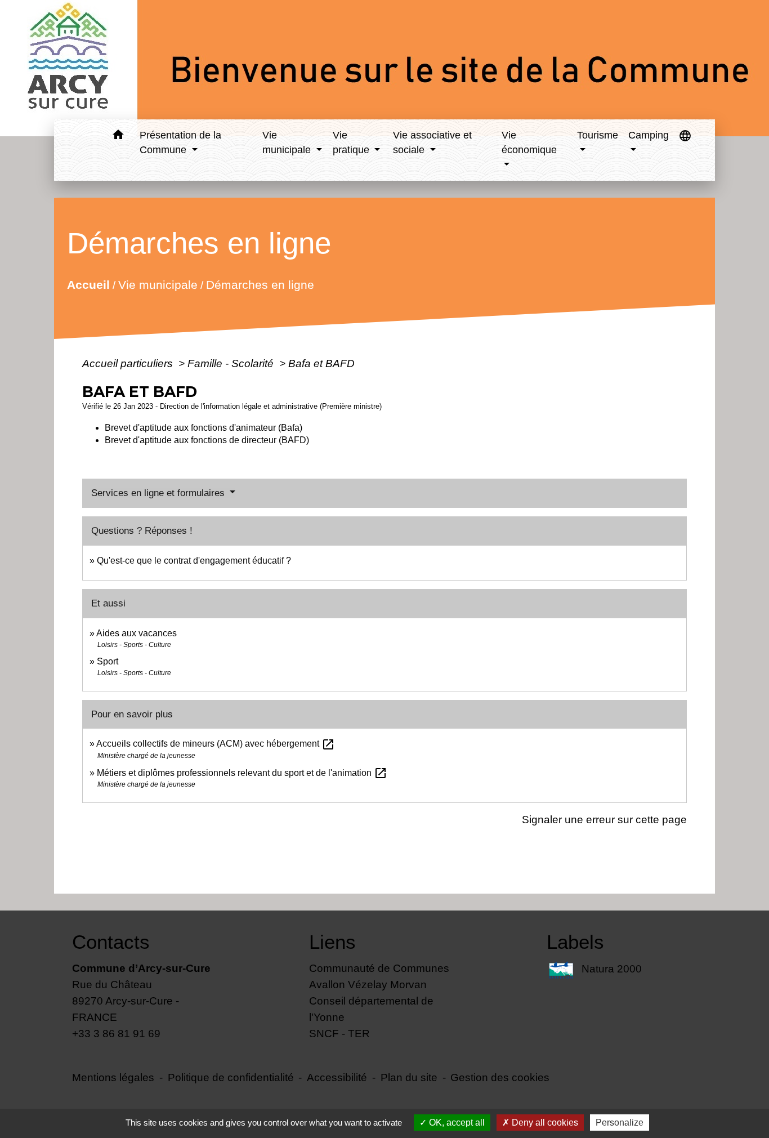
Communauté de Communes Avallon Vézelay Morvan (379, 976)
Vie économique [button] (529, 142)
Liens (332, 942)
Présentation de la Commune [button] (180, 142)
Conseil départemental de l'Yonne (371, 1008)
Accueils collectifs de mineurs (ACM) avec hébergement (215, 743)
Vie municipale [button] (288, 142)
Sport (107, 661)
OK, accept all (456, 1122)
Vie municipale (157, 284)
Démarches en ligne (259, 284)
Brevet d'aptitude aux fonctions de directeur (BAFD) (207, 440)
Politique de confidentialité (231, 1077)
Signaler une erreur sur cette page (604, 819)
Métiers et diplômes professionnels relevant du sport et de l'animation (242, 773)
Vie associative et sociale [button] (432, 142)
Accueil (87, 284)
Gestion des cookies (499, 1077)
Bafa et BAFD (321, 363)
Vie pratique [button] (352, 142)
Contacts (111, 942)
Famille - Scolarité (231, 363)
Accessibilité (337, 1077)
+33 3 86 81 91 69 (116, 1033)
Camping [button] (648, 135)
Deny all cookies (543, 1122)
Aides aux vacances (136, 633)
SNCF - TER (339, 1033)
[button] (118, 136)
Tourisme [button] (597, 135)
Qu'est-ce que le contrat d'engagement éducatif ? (194, 560)
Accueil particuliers (129, 363)
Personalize (619, 1122)
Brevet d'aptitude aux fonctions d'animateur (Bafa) (203, 427)
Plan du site (409, 1077)
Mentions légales (113, 1077)
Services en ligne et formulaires (159, 493)
